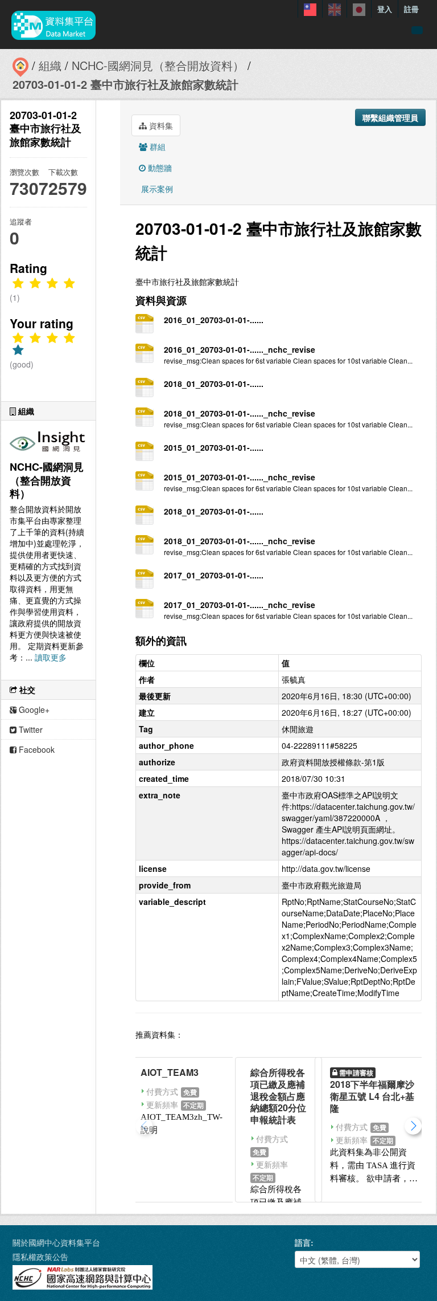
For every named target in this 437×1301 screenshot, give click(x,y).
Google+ (33, 709)
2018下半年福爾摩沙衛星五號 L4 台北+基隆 (372, 1096)
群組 (156, 146)
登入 (384, 8)
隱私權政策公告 (40, 1256)
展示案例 (156, 188)
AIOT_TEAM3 (170, 1072)
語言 (303, 1242)
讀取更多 (51, 657)
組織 (50, 65)
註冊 (411, 8)
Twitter (30, 729)
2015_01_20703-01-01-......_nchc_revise (239, 477)
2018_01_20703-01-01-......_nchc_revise (239, 413)
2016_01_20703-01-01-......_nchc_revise (239, 349)
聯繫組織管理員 (390, 117)
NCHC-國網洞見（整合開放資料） (158, 65)
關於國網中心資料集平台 (56, 1242)
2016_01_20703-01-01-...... (213, 319)
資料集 (160, 125)
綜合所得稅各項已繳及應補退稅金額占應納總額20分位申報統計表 (278, 1096)
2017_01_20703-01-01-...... (213, 575)
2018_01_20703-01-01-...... (213, 383)
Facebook (36, 749)
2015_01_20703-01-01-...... (213, 447)
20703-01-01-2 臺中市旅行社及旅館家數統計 (125, 84)
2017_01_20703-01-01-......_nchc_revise (239, 604)
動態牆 (159, 167)
